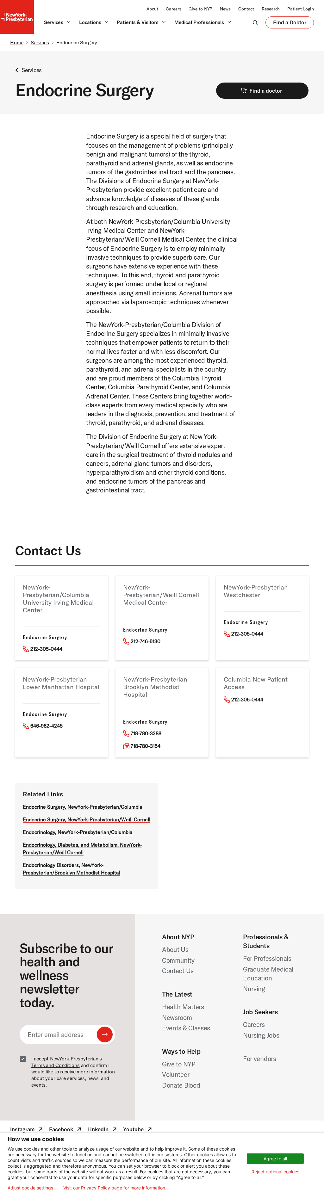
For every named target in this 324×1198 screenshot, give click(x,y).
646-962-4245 (46, 726)
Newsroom (177, 1017)
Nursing (254, 989)
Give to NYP (200, 9)
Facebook (66, 1130)
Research (271, 9)
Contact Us (178, 970)
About (152, 9)
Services (40, 42)
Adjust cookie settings (30, 1187)
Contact (246, 9)
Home (16, 42)
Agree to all (275, 1158)
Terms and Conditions (55, 1065)
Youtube (138, 1130)
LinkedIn (102, 1130)
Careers (173, 9)
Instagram (27, 1130)
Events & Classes (186, 1028)
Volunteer (175, 1074)
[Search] (255, 22)
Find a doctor (265, 90)
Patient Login (300, 9)
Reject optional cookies (275, 1171)
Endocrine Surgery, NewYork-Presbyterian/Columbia (82, 807)
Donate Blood (181, 1085)
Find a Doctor (289, 23)
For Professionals (267, 958)
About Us (175, 949)
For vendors (259, 1058)
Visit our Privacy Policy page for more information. (114, 1187)
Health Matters (183, 1007)
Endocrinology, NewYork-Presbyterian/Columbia (78, 832)
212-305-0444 (46, 649)
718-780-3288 (146, 733)
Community (178, 960)
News (225, 9)
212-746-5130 (145, 641)
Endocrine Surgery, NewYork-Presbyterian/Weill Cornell (86, 819)
